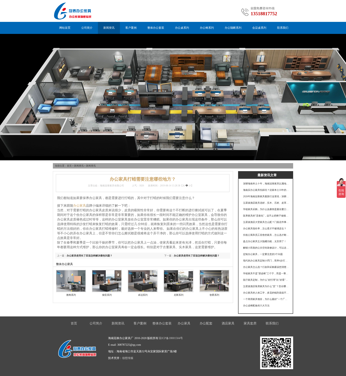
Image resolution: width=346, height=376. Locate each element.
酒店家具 (228, 323)
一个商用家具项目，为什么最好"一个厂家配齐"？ (266, 299)
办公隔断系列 (233, 27)
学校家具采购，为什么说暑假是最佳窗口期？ (266, 209)
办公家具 (79, 205)
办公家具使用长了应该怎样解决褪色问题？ (196, 255)
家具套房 (250, 323)
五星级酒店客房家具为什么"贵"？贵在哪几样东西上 (266, 286)
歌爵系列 (214, 295)
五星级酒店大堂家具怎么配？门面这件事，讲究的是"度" (266, 222)
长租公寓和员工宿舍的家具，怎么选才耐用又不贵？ (266, 235)
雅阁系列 (71, 295)
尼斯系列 (178, 295)
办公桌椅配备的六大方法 (256, 305)
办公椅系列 (207, 27)
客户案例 (131, 27)
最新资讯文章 (267, 175)
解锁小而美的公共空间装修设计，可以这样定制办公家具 (266, 247)
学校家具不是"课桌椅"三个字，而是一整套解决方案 (266, 273)
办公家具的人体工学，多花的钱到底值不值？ (266, 292)
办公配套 (206, 323)
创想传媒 (127, 358)
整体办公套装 (155, 27)
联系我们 (282, 27)
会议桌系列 (259, 27)
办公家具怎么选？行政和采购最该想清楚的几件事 (266, 267)
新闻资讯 (109, 27)
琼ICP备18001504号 (171, 338)
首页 (69, 165)
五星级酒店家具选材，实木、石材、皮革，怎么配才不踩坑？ (266, 202)
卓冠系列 (143, 295)
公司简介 (87, 27)
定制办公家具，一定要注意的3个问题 (263, 254)
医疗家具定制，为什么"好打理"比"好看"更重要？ (266, 279)
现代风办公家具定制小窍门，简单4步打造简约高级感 (266, 260)
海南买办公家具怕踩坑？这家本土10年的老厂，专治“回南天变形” (266, 190)
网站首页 (64, 27)
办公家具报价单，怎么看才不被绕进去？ (264, 228)
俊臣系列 (107, 295)
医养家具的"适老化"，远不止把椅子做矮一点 (266, 215)
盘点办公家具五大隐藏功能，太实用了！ (264, 241)
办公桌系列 (182, 27)
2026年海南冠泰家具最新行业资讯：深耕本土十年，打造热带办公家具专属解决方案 (266, 196)
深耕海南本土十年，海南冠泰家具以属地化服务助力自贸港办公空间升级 (266, 183)
